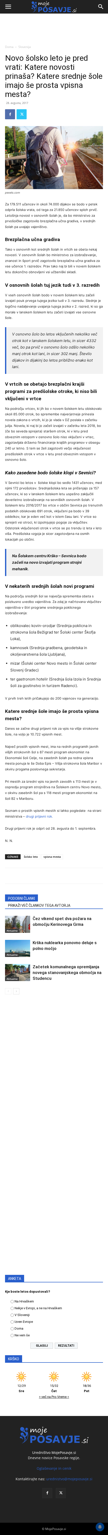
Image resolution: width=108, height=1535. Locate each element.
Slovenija (24, 47)
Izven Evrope (24, 1322)
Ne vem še (22, 1335)
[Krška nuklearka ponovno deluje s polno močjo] (17, 948)
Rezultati (66, 1345)
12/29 (21, 1388)
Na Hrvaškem (24, 1301)
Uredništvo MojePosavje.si (54, 1452)
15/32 (54, 1388)
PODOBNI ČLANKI (21, 898)
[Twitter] (22, 114)
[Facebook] (10, 114)
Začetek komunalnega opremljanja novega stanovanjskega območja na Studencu (67, 972)
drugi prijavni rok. (39, 816)
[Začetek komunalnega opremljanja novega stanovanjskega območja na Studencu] (17, 972)
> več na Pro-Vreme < (54, 1397)
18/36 (87, 1388)
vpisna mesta (52, 857)
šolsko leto (31, 857)
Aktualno (12, 930)
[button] (8, 7)
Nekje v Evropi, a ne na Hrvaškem (38, 1308)
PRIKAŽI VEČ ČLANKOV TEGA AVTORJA (39, 905)
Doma (9, 47)
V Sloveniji (22, 1315)
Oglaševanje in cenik (54, 1468)
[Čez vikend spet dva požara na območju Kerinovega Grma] (17, 924)
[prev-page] (8, 991)
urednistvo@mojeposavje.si (69, 1478)
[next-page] (16, 991)
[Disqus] (54, 1070)
